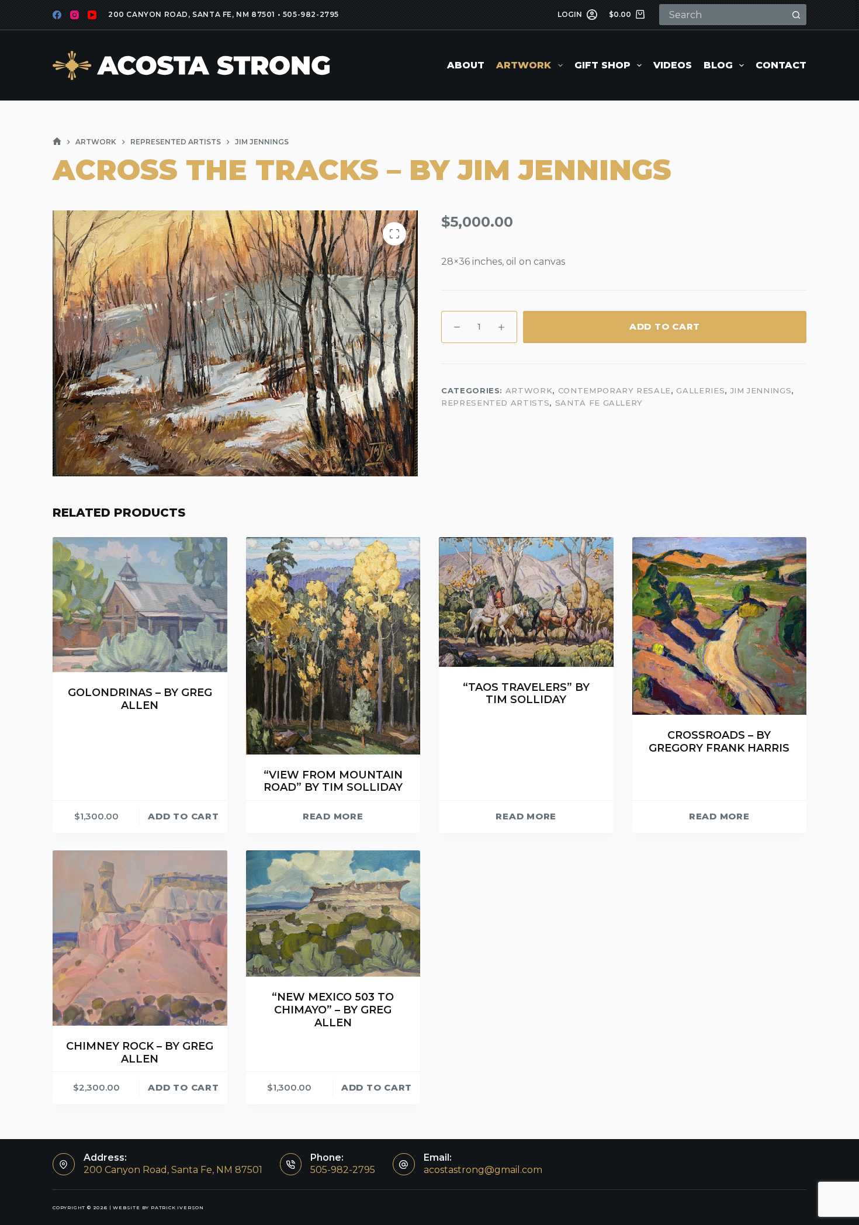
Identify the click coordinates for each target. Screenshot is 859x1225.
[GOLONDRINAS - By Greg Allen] (140, 604)
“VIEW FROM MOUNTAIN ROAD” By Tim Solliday (333, 781)
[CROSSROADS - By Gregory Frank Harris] (719, 626)
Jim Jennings (761, 390)
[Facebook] (57, 15)
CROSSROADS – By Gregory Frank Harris (719, 742)
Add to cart (664, 326)
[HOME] (57, 141)
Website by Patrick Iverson (158, 1207)
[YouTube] (92, 15)
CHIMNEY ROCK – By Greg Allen (139, 1052)
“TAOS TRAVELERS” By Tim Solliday (526, 694)
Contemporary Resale (614, 390)
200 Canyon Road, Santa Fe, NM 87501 (191, 14)
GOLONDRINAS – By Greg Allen (140, 699)
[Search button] (796, 14)
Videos (672, 65)
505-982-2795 (311, 14)
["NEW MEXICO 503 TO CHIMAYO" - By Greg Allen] (333, 913)
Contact (781, 65)
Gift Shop (602, 65)
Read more (333, 816)
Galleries (700, 390)
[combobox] (723, 14)
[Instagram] (74, 15)
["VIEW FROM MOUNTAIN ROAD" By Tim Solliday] (333, 645)
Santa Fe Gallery (599, 403)
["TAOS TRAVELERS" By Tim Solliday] (526, 601)
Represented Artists (495, 403)
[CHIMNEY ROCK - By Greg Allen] (140, 938)
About (465, 65)
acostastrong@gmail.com (483, 1169)
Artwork (523, 65)
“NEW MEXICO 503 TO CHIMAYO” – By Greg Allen (333, 1010)
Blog (718, 65)
